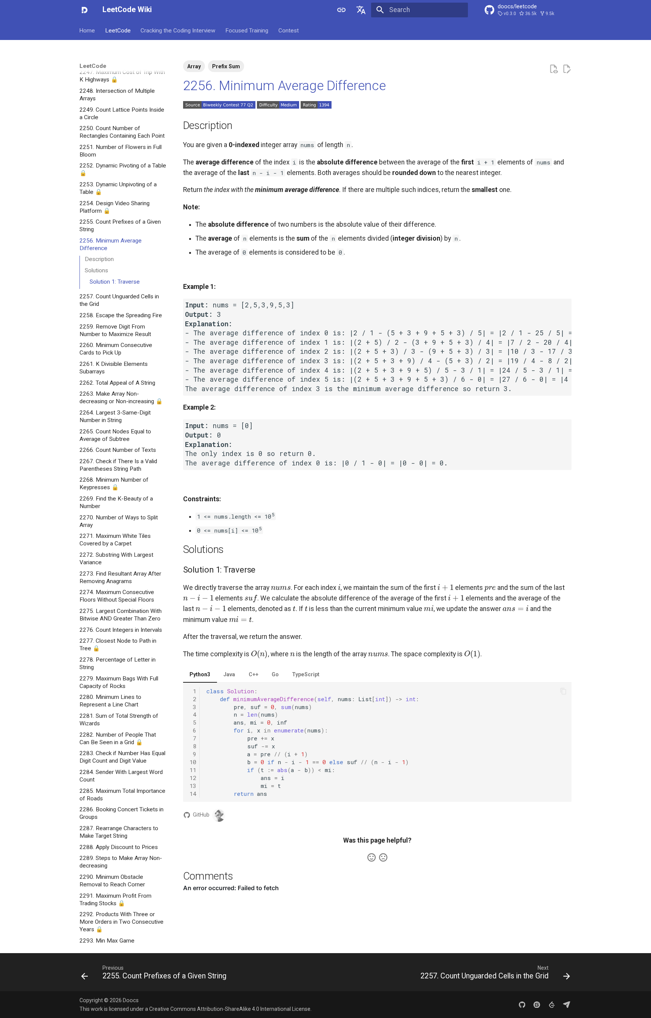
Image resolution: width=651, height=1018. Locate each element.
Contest (288, 30)
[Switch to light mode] (341, 10)
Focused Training (247, 30)
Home (87, 30)
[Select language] (361, 10)
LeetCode (118, 30)
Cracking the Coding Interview (178, 30)
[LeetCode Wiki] (84, 10)
